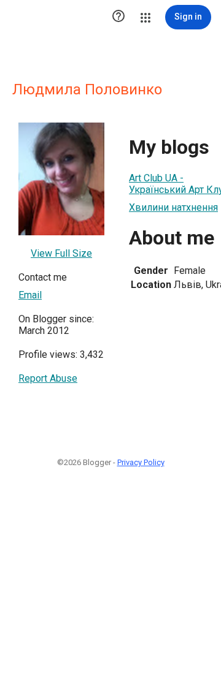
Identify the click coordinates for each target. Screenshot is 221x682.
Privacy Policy (141, 462)
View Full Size (61, 253)
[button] (118, 17)
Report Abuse (47, 378)
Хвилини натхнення (173, 207)
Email (30, 295)
